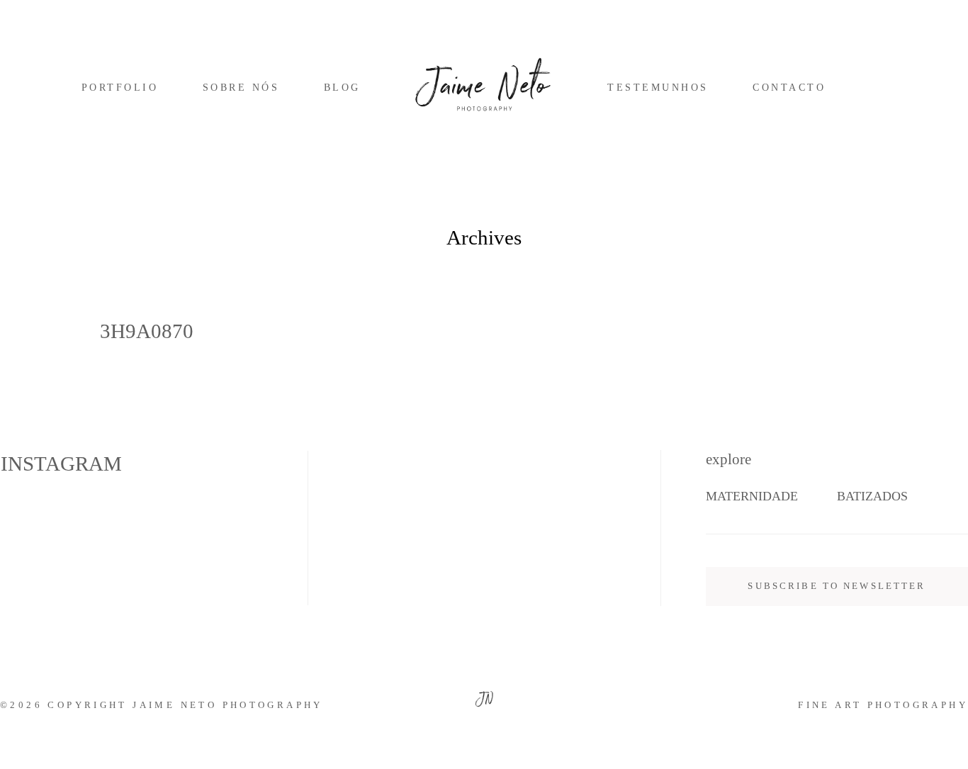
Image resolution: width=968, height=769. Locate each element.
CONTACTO (789, 88)
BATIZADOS (872, 496)
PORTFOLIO (119, 88)
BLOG (342, 88)
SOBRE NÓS (241, 88)
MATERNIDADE (752, 496)
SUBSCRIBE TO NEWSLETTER (836, 586)
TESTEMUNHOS (657, 88)
